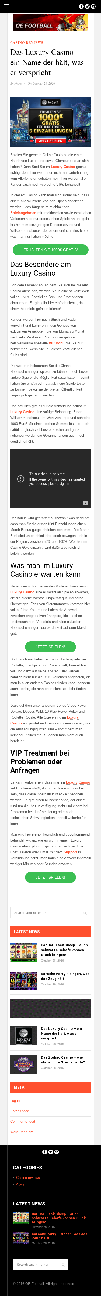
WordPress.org (21, 1132)
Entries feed (19, 1111)
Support (71, 852)
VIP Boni (56, 343)
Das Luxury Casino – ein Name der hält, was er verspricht (61, 1033)
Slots (20, 1185)
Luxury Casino (63, 167)
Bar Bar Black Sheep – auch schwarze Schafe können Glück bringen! (64, 950)
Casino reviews (26, 42)
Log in (15, 1101)
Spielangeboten (23, 213)
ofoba (18, 83)
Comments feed (22, 1122)
